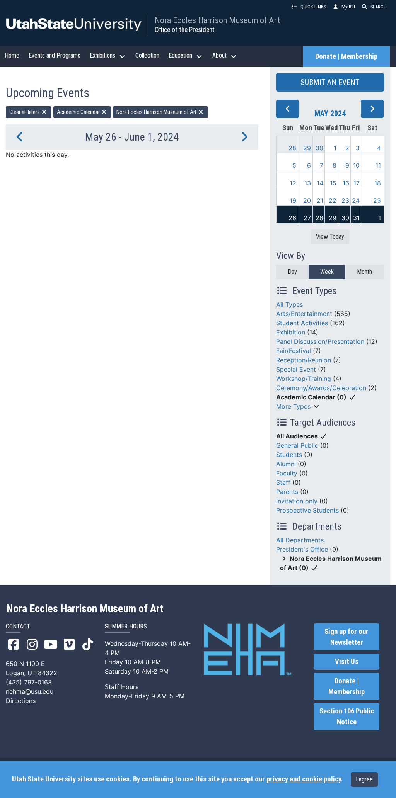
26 (292, 218)
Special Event (296, 369)
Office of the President (185, 30)
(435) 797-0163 (29, 682)
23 (345, 200)
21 (320, 200)
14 (320, 183)
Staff (283, 482)
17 (356, 183)
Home (12, 55)
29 (307, 148)
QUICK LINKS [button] (313, 7)
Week (327, 271)
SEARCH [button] (378, 7)
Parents (287, 492)
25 (377, 200)
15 (333, 183)
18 (377, 183)
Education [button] (180, 55)
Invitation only (296, 501)
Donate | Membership (346, 56)
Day (292, 271)
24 (356, 200)
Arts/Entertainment (304, 314)
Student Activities (302, 323)
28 (292, 148)
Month (364, 271)
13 (307, 183)
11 (378, 165)
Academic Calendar (79, 112)
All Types (289, 304)
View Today (330, 236)
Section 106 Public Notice (346, 716)
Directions (21, 701)
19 (293, 200)
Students (289, 454)
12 (293, 183)
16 (346, 183)
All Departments (300, 540)
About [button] (219, 55)
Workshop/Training (303, 378)
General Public (297, 445)
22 (332, 200)
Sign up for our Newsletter (346, 637)
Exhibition (290, 332)
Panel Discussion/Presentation (320, 341)
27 (307, 218)
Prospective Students (307, 510)
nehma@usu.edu (29, 691)
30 (319, 148)
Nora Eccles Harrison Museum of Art (217, 20)
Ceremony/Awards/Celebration (321, 388)
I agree (364, 779)
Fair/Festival (293, 351)
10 (356, 165)
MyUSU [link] (348, 7)
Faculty (286, 473)
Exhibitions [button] (102, 55)
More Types (293, 406)
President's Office (302, 549)
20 (307, 200)
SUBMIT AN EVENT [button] (329, 82)
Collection (147, 55)
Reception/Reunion (303, 360)
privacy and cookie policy (303, 779)
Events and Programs (54, 55)
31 (356, 218)
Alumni (286, 464)
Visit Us (346, 661)
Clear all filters (25, 112)
